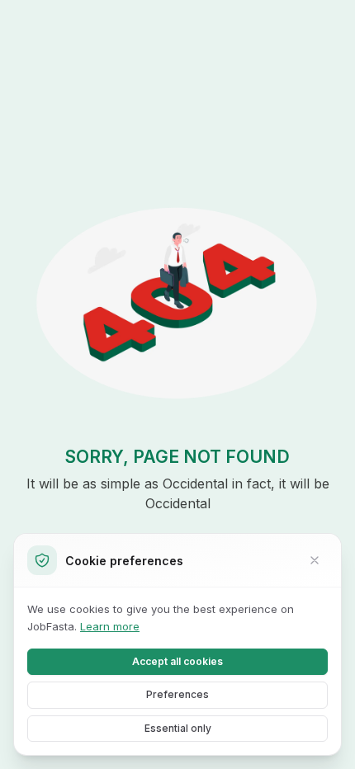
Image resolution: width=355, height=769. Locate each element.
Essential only (177, 728)
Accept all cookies (177, 661)
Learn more (110, 626)
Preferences (177, 694)
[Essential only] (314, 560)
